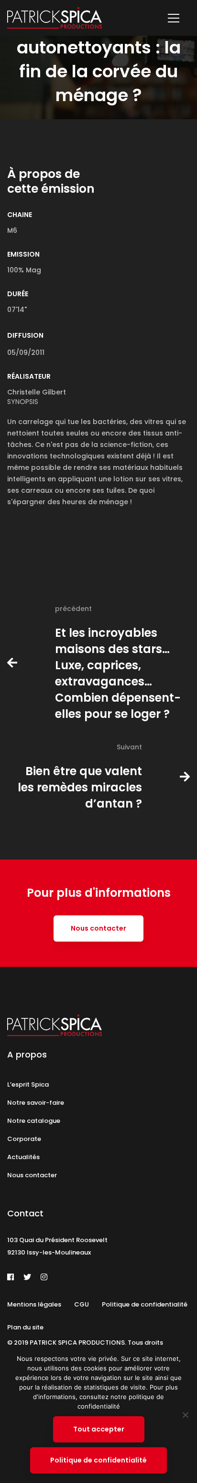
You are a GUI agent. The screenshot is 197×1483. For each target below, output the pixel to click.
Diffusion (25, 335)
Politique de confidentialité (98, 1460)
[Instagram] (44, 1277)
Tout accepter (98, 1429)
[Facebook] (10, 1277)
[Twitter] (27, 1277)
